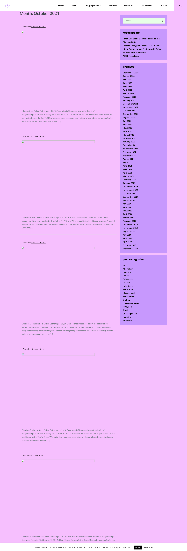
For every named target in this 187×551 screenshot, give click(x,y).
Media (127, 5)
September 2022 (130, 114)
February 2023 (129, 97)
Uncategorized (130, 313)
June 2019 (127, 238)
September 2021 (130, 155)
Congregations (92, 5)
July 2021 (127, 162)
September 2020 (130, 197)
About (74, 5)
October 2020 (129, 193)
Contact (164, 5)
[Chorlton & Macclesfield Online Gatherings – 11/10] (58, 389)
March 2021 (128, 176)
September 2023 (130, 72)
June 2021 (127, 166)
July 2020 (127, 203)
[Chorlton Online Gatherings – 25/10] (58, 176)
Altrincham (128, 269)
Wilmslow (127, 320)
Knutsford (128, 289)
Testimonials (146, 5)
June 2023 (127, 83)
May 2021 (127, 169)
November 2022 (130, 107)
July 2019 (127, 235)
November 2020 (130, 190)
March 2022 (128, 135)
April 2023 (127, 90)
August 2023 (128, 76)
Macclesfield (129, 293)
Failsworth (128, 279)
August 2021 (128, 159)
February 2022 (129, 138)
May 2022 (127, 128)
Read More (149, 547)
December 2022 (130, 103)
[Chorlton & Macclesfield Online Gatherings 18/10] (58, 283)
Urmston (127, 317)
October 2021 (129, 152)
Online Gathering (131, 303)
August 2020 (128, 200)
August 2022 (128, 117)
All (124, 265)
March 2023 (128, 93)
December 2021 (130, 145)
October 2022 (129, 110)
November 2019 (130, 228)
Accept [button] (137, 547)
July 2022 (127, 121)
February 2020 (129, 221)
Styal (125, 310)
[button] (180, 5)
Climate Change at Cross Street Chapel (141, 45)
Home (61, 5)
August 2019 (128, 231)
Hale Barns (128, 286)
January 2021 (129, 183)
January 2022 (129, 141)
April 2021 (127, 172)
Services (113, 5)
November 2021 (130, 148)
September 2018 (130, 248)
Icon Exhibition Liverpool (134, 52)
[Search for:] (144, 20)
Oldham (126, 300)
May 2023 (127, 86)
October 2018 (129, 245)
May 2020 (127, 210)
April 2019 (127, 241)
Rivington (127, 306)
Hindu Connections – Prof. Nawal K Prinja (142, 49)
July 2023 (127, 79)
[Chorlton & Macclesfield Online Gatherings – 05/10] (58, 496)
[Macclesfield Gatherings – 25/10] (54, 69)
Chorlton (127, 272)
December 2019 (130, 224)
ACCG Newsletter (131, 56)
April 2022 (127, 131)
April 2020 (127, 214)
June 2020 (127, 207)
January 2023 (129, 100)
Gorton (126, 282)
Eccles (126, 275)
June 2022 (127, 124)
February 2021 (129, 179)
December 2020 (130, 186)
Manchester (128, 296)
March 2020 (128, 217)
